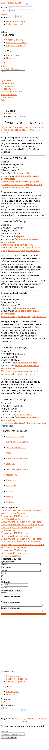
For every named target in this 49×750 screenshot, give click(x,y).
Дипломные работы (16, 447)
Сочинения (11, 485)
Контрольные (8, 83)
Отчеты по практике (11, 91)
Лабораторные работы (17, 469)
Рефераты (6, 88)
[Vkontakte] (1, 13)
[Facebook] (3, 13)
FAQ (3, 63)
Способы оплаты (14, 39)
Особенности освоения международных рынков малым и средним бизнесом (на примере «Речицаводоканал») (21, 184)
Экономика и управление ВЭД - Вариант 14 (23, 316)
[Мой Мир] (11, 426)
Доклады (10, 464)
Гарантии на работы (16, 42)
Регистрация (14, 2)
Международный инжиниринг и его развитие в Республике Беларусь (19, 372)
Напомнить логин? (16, 21)
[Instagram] (4, 29)
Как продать (12, 55)
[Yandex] (8, 29)
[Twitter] (6, 13)
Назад (12, 423)
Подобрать (24, 614)
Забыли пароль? (14, 24)
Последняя (40, 423)
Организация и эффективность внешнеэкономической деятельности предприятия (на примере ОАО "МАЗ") (20, 247)
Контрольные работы (17, 442)
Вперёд (31, 423)
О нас (4, 65)
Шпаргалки (7, 97)
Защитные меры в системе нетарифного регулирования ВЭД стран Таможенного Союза (22, 130)
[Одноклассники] (8, 426)
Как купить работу (15, 45)
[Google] (4, 13)
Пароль (5, 10)
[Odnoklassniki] (2, 13)
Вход (3, 2)
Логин (4, 7)
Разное (9, 496)
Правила (10, 58)
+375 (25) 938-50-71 (10, 68)
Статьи (9, 491)
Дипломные (7, 86)
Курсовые (6, 80)
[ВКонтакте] (3, 426)
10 (26, 423)
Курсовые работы (15, 436)
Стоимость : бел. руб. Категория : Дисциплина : (21, 516)
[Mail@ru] (5, 13)
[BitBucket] (10, 29)
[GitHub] (9, 29)
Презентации (12, 475)
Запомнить (7, 17)
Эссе (3, 100)
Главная (10, 113)
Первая (5, 423)
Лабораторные (9, 94)
